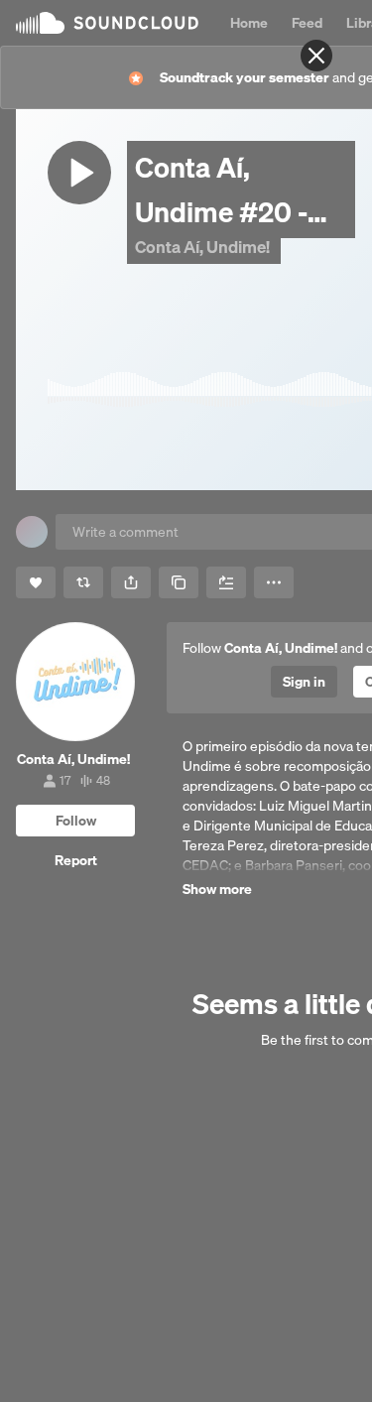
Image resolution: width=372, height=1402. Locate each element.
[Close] (316, 55)
